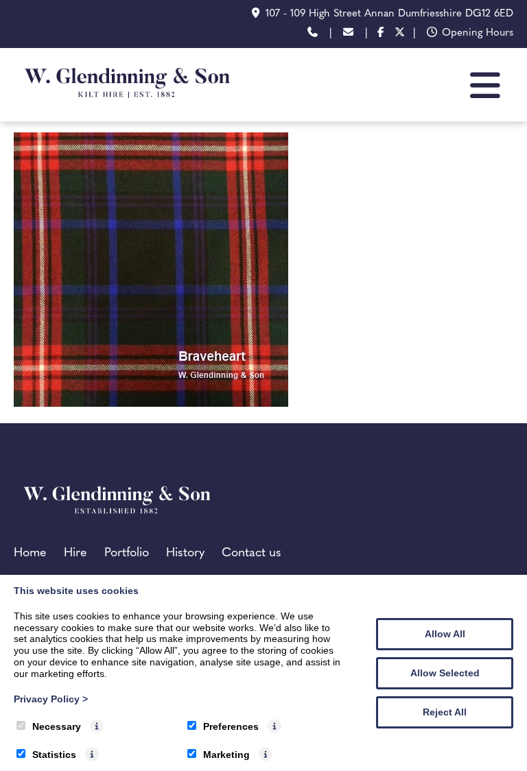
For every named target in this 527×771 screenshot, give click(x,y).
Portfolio (126, 553)
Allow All (445, 633)
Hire (75, 553)
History (185, 553)
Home (30, 553)
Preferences (231, 726)
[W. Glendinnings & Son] (127, 106)
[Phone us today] (313, 34)
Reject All (445, 712)
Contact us (251, 553)
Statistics (54, 754)
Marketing (226, 754)
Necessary (56, 726)
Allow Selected (445, 672)
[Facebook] (380, 34)
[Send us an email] (348, 34)
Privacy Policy (51, 698)
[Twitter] (400, 34)
